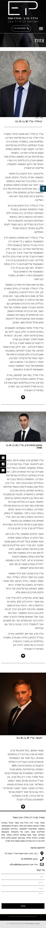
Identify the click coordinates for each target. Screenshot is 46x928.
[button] (41, 28)
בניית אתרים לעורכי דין (16, 923)
